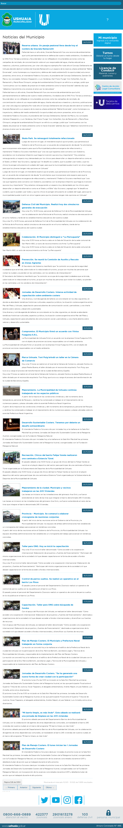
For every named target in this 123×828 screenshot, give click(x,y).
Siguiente (36, 787)
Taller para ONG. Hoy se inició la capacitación (45, 546)
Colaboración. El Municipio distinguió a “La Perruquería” (51, 237)
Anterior (23, 787)
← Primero (10, 787)
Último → (50, 787)
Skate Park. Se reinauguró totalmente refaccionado (48, 138)
